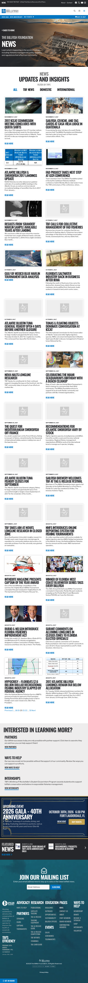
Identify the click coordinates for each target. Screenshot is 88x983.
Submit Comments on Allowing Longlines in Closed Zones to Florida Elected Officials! (61, 633)
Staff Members (65, 918)
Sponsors (20, 918)
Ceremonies (49, 935)
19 (19, 710)
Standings (34, 941)
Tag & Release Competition (36, 932)
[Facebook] (76, 2)
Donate (76, 914)
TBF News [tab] (28, 89)
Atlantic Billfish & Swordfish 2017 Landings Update (21, 175)
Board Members (65, 921)
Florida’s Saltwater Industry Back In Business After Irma (63, 276)
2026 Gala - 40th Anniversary (12, 17)
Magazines (49, 907)
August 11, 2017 (51, 625)
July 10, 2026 (59, 844)
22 (26, 710)
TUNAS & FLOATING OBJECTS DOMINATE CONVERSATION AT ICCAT (63, 326)
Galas (47, 932)
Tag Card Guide (36, 944)
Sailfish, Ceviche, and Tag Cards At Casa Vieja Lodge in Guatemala (64, 123)
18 (16, 710)
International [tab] (66, 89)
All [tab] (15, 89)
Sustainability (50, 918)
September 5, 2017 (52, 474)
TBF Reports (35, 937)
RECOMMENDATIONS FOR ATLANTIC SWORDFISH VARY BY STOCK (63, 429)
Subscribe (56, 887)
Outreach (48, 911)
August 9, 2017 (51, 678)
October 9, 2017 (10, 270)
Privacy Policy (44, 972)
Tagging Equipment (35, 921)
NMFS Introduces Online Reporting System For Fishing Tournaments (61, 530)
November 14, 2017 (11, 168)
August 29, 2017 (10, 575)
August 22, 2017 (51, 575)
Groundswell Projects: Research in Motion (33, 847)
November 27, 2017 (11, 117)
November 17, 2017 (52, 117)
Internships (12, 778)
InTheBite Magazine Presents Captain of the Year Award (23, 581)
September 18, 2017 (11, 474)
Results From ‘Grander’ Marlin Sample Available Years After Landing (21, 227)
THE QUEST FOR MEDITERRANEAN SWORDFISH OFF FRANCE (22, 429)
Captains (20, 925)
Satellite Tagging (34, 912)
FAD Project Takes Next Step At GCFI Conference (63, 174)
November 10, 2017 (11, 220)
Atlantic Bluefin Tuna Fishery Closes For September (19, 481)
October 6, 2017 (51, 270)
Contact (69, 3)
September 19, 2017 (52, 423)
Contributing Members (64, 926)
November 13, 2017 (52, 168)
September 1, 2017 (11, 524)
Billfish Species (51, 921)
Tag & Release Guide (36, 927)
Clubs (19, 922)
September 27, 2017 (11, 371)
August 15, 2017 (10, 625)
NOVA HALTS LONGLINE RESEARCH (18, 376)
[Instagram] (85, 2)
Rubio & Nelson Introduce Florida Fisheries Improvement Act (21, 632)
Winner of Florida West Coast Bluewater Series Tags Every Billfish (64, 582)
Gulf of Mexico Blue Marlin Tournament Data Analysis (22, 275)
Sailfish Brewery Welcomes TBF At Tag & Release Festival (64, 479)
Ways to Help (13, 757)
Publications (36, 907)
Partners (11, 737)
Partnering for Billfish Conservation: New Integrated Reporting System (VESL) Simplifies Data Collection (29, 2)
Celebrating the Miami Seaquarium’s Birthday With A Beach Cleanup (64, 377)
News (4, 2)
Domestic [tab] (46, 89)
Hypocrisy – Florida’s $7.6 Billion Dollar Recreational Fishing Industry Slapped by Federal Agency (23, 686)
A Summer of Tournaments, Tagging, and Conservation (65, 849)
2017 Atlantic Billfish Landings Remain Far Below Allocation (63, 684)
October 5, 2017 (10, 319)
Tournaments (22, 929)
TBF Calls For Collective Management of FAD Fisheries (64, 225)
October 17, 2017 (51, 220)
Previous (8, 710)
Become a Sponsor (77, 919)
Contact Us (63, 911)
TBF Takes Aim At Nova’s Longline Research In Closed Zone (23, 530)
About (63, 3)
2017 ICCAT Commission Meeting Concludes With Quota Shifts (20, 123)
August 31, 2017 (51, 524)
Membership (78, 911)
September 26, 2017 (52, 371)
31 (30, 710)
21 (24, 710)
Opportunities (50, 914)
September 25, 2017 (11, 423)
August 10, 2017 (10, 678)
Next (34, 710)
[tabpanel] (44, 404)
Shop (76, 923)
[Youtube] (82, 2)
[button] (85, 847)
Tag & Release (36, 916)
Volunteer (77, 930)
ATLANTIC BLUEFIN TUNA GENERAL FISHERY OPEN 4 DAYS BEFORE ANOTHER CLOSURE (23, 326)
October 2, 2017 (51, 319)
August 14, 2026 (27, 844)
